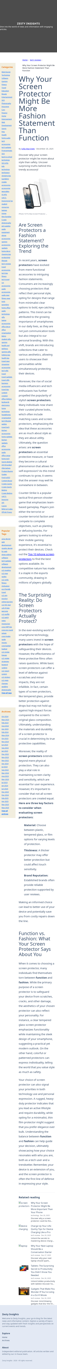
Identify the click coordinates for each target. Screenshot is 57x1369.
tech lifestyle (6, 421)
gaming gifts (6, 352)
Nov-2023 (5, 757)
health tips (5, 358)
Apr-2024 (5, 764)
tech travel (5, 279)
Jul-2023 (5, 782)
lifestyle (4, 261)
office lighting (7, 399)
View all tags (7, 693)
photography (6, 223)
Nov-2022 (5, 760)
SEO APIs (5, 163)
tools (3, 301)
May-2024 (5, 735)
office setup (6, 455)
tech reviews (35, 60)
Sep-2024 (5, 770)
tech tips (5, 273)
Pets (3, 132)
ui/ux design (6, 539)
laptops (4, 210)
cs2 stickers (6, 677)
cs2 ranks (5, 580)
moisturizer (6, 624)
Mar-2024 (5, 773)
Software (5, 78)
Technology (6, 75)
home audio (6, 138)
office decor (6, 327)
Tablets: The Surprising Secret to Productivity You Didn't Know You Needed (42, 1270)
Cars (3, 110)
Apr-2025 (5, 801)
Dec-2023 (5, 792)
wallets (4, 424)
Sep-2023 (5, 748)
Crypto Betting (7, 493)
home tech (5, 459)
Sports (4, 128)
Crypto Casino (7, 484)
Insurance (5, 106)
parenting (5, 305)
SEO (3, 100)
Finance (4, 113)
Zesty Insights (28, 23)
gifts (3, 317)
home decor (6, 251)
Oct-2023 (5, 738)
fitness (4, 276)
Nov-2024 (5, 742)
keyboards (5, 402)
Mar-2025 (5, 804)
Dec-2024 (5, 795)
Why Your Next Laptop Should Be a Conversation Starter (42, 1249)
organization (6, 418)
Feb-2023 (5, 723)
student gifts (6, 339)
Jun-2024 (5, 789)
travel (4, 374)
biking (4, 336)
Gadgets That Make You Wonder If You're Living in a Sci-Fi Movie (43, 1292)
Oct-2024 (5, 716)
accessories (6, 188)
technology (6, 160)
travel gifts (5, 380)
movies (4, 643)
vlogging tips (6, 176)
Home (25, 60)
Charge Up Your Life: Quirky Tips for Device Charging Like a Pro (42, 1229)
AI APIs (4, 194)
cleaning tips (6, 254)
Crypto (4, 220)
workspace (6, 172)
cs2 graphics (6, 570)
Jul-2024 (5, 767)
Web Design (6, 72)
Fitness (4, 84)
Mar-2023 (5, 779)
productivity (6, 257)
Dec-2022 (5, 754)
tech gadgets (6, 147)
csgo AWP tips (7, 627)
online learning (7, 602)
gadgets (5, 248)
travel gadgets (7, 377)
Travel (4, 88)
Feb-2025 (5, 798)
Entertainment (7, 97)
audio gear (6, 295)
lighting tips (6, 355)
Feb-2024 (5, 732)
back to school (7, 157)
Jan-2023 (5, 751)
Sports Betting (7, 462)
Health (4, 135)
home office (6, 308)
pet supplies (6, 226)
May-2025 (5, 808)
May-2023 (5, 720)
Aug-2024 (5, 726)
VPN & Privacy (7, 512)
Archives (6, 1340)
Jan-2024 (5, 786)
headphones (6, 415)
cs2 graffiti (5, 614)
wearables (5, 191)
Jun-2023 (5, 745)
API (3, 503)
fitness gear (6, 298)
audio (4, 452)
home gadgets (7, 437)
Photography (6, 103)
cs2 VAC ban (6, 605)
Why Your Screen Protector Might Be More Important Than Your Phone (42, 1207)
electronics (6, 405)
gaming (4, 342)
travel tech (5, 427)
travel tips (5, 389)
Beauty (4, 94)
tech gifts (5, 371)
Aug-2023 (5, 776)
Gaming (4, 81)
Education (5, 91)
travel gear (6, 361)
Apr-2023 (5, 729)
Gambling (5, 179)
